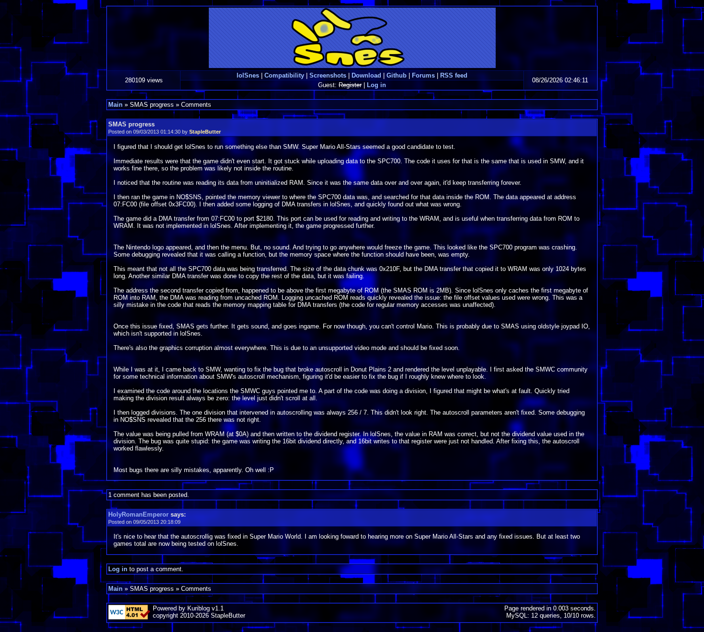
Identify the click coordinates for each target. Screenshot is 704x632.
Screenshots (327, 75)
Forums (423, 75)
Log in (376, 85)
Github (396, 75)
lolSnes (248, 75)
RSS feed (453, 75)
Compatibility (284, 75)
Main (115, 104)
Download (366, 75)
